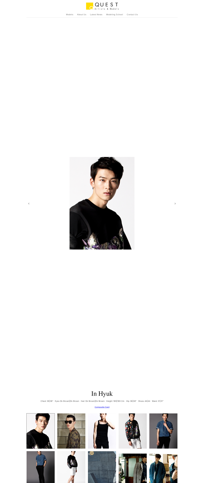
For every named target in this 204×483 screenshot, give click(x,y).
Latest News (96, 15)
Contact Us (132, 15)
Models (69, 15)
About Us (81, 15)
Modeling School (114, 15)
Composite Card (102, 407)
